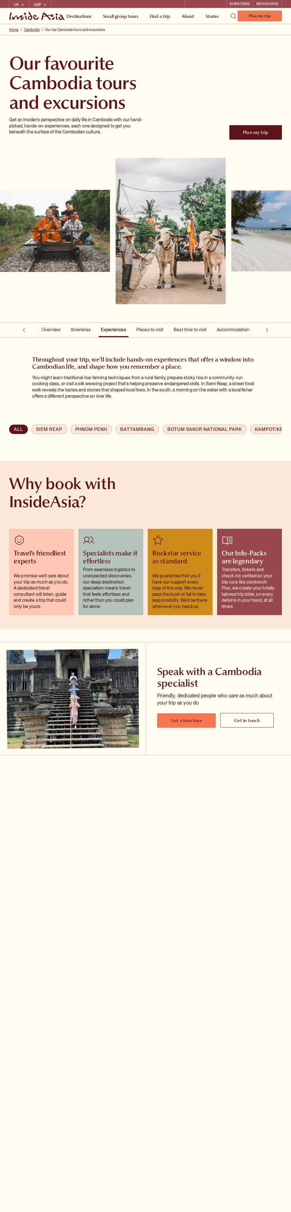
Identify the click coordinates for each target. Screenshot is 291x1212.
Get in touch (247, 720)
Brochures (267, 4)
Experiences (113, 329)
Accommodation (233, 329)
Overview (51, 329)
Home (13, 30)
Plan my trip (260, 17)
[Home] (37, 16)
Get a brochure (186, 720)
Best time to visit (190, 329)
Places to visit (149, 329)
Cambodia (32, 30)
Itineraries (81, 329)
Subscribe (240, 4)
